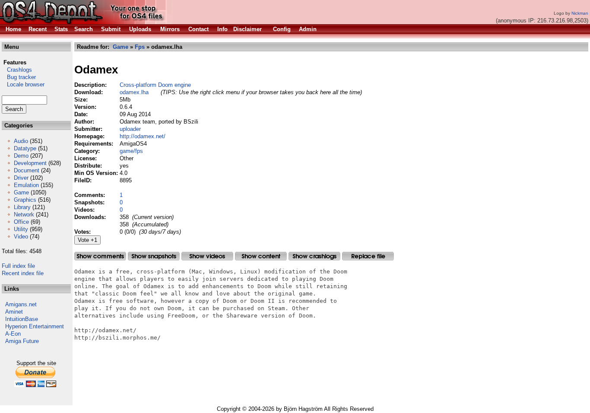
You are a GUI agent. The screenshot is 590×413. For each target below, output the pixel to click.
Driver (21, 178)
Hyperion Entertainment (34, 326)
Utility (21, 229)
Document (26, 170)
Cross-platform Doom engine (155, 85)
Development (30, 163)
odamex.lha (134, 92)
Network (24, 214)
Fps (140, 47)
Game (21, 192)
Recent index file (23, 273)
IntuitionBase (21, 319)
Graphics (25, 200)
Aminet (14, 311)
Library (22, 207)
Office (21, 222)
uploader (130, 129)
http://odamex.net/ (142, 136)
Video (21, 236)
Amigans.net (21, 304)
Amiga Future (22, 341)
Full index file (18, 266)
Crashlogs (17, 70)
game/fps (131, 151)
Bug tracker (19, 77)
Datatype (25, 148)
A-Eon (13, 333)
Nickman (579, 13)
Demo (21, 155)
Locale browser (23, 84)
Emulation (26, 185)
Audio (21, 141)
